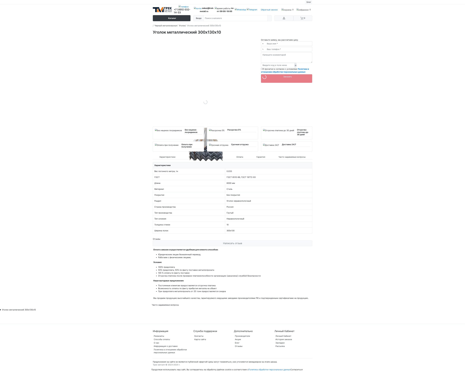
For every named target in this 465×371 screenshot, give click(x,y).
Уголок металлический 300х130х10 (19, 309)
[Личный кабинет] (284, 18)
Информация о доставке (166, 346)
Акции (238, 339)
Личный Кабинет (283, 336)
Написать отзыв (232, 243)
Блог (237, 343)
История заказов (283, 339)
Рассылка (280, 346)
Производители (242, 336)
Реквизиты (159, 336)
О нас (156, 343)
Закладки (280, 343)
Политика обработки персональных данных (269, 369)
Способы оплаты (162, 339)
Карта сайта (200, 339)
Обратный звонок (269, 9)
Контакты (198, 336)
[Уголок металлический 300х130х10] (205, 102)
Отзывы (238, 346)
